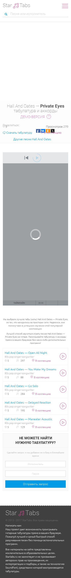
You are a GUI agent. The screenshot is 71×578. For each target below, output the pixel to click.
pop (11, 356)
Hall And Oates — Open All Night (26, 353)
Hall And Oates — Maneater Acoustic (28, 419)
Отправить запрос (35, 484)
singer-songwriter (24, 356)
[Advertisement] (35, 63)
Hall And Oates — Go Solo (21, 386)
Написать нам (13, 525)
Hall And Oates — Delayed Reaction (28, 402)
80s (7, 356)
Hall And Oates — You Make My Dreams (30, 369)
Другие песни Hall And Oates (32, 139)
